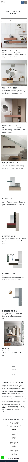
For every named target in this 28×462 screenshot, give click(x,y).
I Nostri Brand (14, 436)
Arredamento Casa (10, 7)
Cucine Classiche (14, 443)
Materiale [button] (14, 369)
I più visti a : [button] (14, 374)
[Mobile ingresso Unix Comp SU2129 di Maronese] (14, 110)
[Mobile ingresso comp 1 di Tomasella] (14, 221)
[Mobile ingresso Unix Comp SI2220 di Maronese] (14, 73)
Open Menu (25, 2)
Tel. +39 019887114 (14, 423)
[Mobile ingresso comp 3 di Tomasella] (14, 259)
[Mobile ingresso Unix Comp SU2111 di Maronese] (14, 35)
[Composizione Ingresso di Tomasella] (14, 333)
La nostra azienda (14, 433)
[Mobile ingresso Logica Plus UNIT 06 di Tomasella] (14, 148)
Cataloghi (14, 437)
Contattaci (14, 438)
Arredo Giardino (14, 454)
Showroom (14, 434)
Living (14, 445)
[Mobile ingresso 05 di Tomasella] (14, 184)
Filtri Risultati (14, 20)
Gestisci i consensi (13, 461)
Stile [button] (14, 372)
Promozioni (14, 446)
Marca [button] (14, 366)
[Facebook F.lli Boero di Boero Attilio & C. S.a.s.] (13, 429)
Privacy (2, 461)
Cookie (6, 461)
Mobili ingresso (18, 7)
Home (4, 7)
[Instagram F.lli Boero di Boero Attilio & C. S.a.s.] (15, 429)
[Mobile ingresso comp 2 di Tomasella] (14, 296)
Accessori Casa (14, 451)
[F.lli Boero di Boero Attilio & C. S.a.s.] (14, 2)
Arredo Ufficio (14, 453)
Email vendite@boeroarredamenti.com (14, 425)
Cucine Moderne (14, 442)
